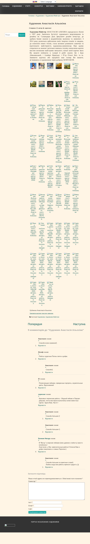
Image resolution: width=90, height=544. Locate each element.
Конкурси (39, 6)
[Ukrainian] (36, 2)
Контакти (79, 11)
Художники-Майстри (53, 16)
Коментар (32, 481)
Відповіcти (42, 345)
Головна (5, 6)
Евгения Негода (44, 438)
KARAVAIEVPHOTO (65, 6)
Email (30, 506)
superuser (48, 28)
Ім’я (30, 502)
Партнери (79, 6)
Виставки (50, 6)
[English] (34, 2)
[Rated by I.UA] (10, 526)
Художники (17, 6)
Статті (27, 6)
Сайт (30, 509)
